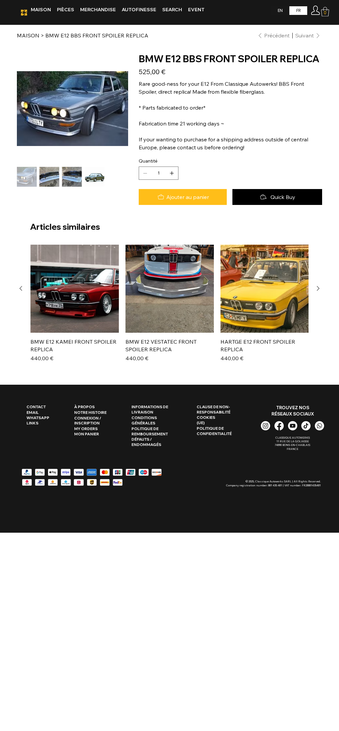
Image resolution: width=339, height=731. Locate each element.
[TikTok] (306, 425)
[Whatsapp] (319, 425)
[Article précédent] (21, 288)
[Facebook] (279, 425)
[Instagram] (265, 425)
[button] (325, 12)
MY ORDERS (86, 428)
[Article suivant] (318, 288)
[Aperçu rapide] (74, 289)
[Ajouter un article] (171, 173)
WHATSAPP (37, 417)
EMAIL (32, 412)
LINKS (32, 423)
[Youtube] (292, 425)
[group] (169, 303)
